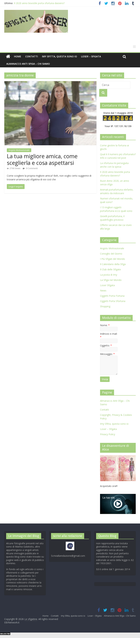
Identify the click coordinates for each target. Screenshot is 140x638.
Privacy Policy (107, 434)
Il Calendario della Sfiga (113, 264)
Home (17, 56)
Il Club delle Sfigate (110, 269)
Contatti (31, 56)
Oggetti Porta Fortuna (112, 295)
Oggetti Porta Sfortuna (112, 301)
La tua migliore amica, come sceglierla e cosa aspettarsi (42, 159)
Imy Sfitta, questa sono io (59, 56)
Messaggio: (107, 354)
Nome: (105, 325)
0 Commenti (31, 168)
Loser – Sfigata (91, 56)
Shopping (105, 306)
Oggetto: (106, 345)
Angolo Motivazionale (19, 150)
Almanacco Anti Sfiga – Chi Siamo (28, 63)
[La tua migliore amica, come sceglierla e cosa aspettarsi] (50, 83)
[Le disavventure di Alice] (118, 457)
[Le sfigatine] (8, 56)
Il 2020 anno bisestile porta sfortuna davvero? (39, 3)
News (103, 290)
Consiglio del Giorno (111, 253)
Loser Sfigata (107, 285)
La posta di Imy (108, 274)
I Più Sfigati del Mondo (112, 258)
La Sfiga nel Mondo (111, 280)
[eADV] (134, 46)
